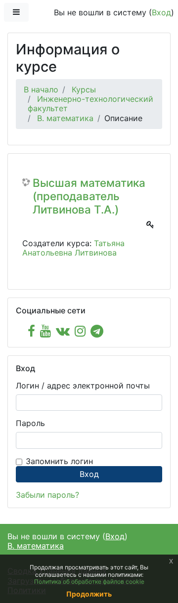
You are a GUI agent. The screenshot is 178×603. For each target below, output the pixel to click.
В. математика (65, 118)
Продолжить (89, 594)
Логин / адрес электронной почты (83, 385)
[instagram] (80, 331)
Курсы (84, 89)
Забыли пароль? (47, 495)
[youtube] (45, 331)
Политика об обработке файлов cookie (89, 581)
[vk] (63, 331)
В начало (41, 89)
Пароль (30, 423)
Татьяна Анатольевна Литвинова (73, 248)
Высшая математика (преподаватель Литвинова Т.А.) (89, 196)
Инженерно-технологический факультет (90, 103)
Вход (161, 12)
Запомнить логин (59, 461)
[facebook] (31, 331)
